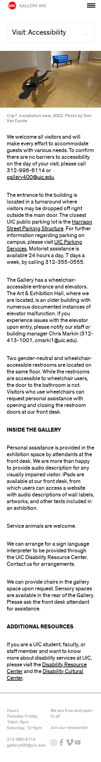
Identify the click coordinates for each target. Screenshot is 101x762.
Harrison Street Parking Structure (49, 225)
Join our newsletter (69, 727)
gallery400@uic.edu (30, 177)
